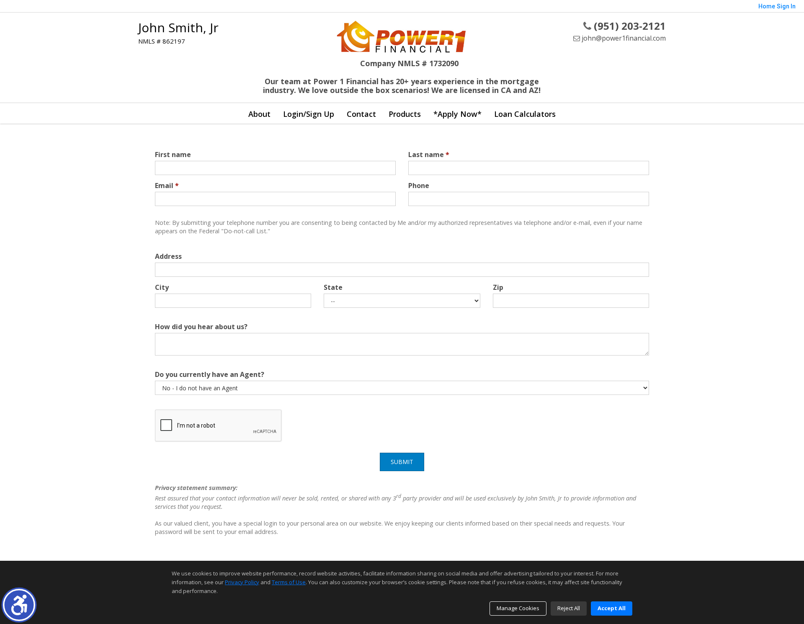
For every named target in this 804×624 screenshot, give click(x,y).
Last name (428, 154)
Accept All (612, 608)
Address (168, 256)
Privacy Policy (242, 582)
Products (405, 114)
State (333, 287)
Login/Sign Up (308, 114)
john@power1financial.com (623, 38)
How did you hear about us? (201, 326)
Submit (402, 462)
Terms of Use (289, 582)
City (162, 287)
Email (167, 185)
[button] (19, 605)
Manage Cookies (518, 608)
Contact (361, 114)
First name (173, 154)
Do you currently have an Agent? (209, 374)
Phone (418, 185)
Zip (498, 287)
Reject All (568, 608)
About (259, 114)
